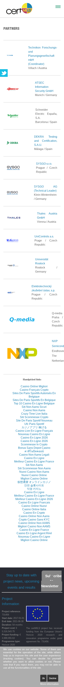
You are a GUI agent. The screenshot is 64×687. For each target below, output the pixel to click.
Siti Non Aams (34, 464)
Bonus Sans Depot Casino (34, 447)
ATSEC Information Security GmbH (44, 86)
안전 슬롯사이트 (34, 485)
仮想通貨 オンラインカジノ (34, 482)
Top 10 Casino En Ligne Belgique (34, 403)
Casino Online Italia (34, 509)
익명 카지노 (34, 488)
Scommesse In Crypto (34, 444)
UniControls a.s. (44, 236)
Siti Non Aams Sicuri (34, 406)
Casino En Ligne (34, 458)
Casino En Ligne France (34, 529)
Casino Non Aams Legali (34, 454)
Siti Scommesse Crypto (34, 417)
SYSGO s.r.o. (44, 163)
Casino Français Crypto (34, 389)
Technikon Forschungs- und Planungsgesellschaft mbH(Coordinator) (42, 55)
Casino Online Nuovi (34, 505)
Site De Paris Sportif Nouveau (34, 420)
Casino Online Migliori (34, 386)
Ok (43, 678)
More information (49, 684)
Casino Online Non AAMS (34, 523)
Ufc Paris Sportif (34, 423)
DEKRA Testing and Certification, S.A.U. (45, 140)
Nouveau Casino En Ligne (34, 434)
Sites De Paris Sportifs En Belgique (34, 400)
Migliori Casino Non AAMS (34, 526)
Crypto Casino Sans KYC (34, 519)
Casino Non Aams (34, 410)
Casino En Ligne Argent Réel (34, 533)
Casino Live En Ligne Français (34, 430)
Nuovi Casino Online (34, 475)
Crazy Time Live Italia (34, 413)
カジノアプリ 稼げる (34, 427)
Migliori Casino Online (34, 478)
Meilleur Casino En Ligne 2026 (34, 499)
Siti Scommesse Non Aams (34, 468)
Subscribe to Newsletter (51, 581)
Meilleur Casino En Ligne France (34, 461)
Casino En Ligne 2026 (34, 437)
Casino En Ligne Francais (34, 502)
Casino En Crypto (34, 512)
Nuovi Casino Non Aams (34, 471)
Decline (52, 678)
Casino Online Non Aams (34, 516)
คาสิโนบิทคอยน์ (34, 451)
